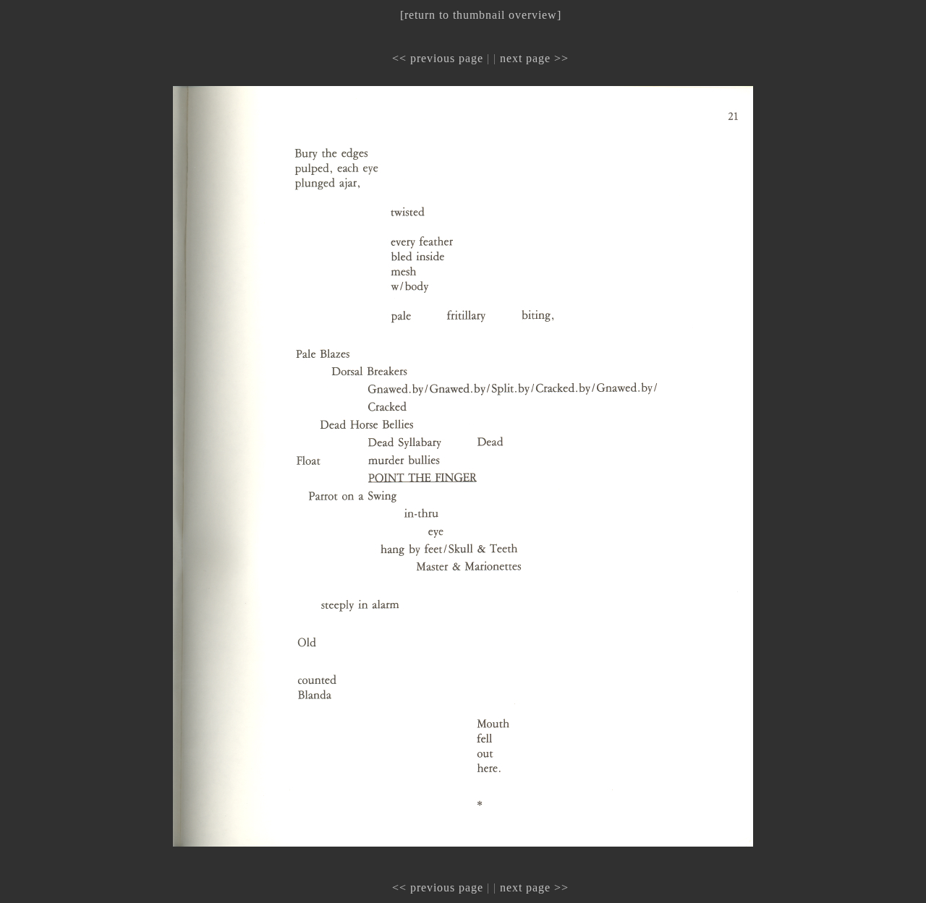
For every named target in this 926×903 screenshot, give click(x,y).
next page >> (534, 58)
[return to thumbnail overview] (480, 15)
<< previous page (437, 58)
